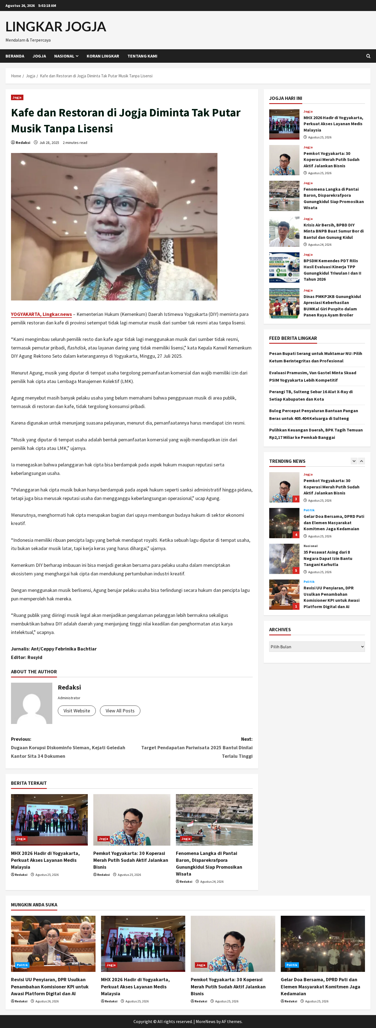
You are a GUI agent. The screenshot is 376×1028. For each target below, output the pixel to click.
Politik (309, 510)
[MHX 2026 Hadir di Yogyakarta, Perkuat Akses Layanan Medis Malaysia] (49, 819)
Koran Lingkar (103, 56)
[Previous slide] (354, 461)
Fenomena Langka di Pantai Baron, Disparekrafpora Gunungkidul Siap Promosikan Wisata (284, 196)
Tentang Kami (142, 56)
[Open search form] (368, 56)
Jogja (39, 56)
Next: (197, 747)
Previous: (68, 747)
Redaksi (23, 142)
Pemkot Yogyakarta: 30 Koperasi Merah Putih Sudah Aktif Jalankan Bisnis (130, 860)
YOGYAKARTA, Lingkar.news (41, 314)
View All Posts (120, 710)
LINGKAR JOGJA (56, 26)
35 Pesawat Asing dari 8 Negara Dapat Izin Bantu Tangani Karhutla (284, 559)
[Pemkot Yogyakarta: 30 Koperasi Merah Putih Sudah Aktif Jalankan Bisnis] (131, 819)
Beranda (15, 56)
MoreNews (206, 1021)
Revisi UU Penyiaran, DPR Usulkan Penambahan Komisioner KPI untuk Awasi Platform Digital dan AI (284, 594)
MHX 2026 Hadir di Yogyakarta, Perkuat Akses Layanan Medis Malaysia (45, 860)
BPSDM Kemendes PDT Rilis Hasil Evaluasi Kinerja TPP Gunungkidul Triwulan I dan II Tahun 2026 (284, 267)
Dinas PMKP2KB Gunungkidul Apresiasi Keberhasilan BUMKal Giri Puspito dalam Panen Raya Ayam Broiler (284, 303)
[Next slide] (361, 461)
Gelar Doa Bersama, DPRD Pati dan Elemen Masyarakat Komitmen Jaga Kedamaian (284, 523)
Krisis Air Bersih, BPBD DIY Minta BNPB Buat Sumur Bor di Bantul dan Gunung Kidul (284, 232)
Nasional (64, 56)
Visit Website (77, 710)
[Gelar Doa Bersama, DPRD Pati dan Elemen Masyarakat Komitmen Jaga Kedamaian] (323, 944)
